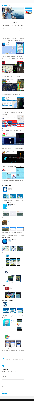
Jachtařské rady (13, 21)
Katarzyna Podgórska (5, 369)
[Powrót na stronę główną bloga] (2, 0)
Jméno (2, 386)
